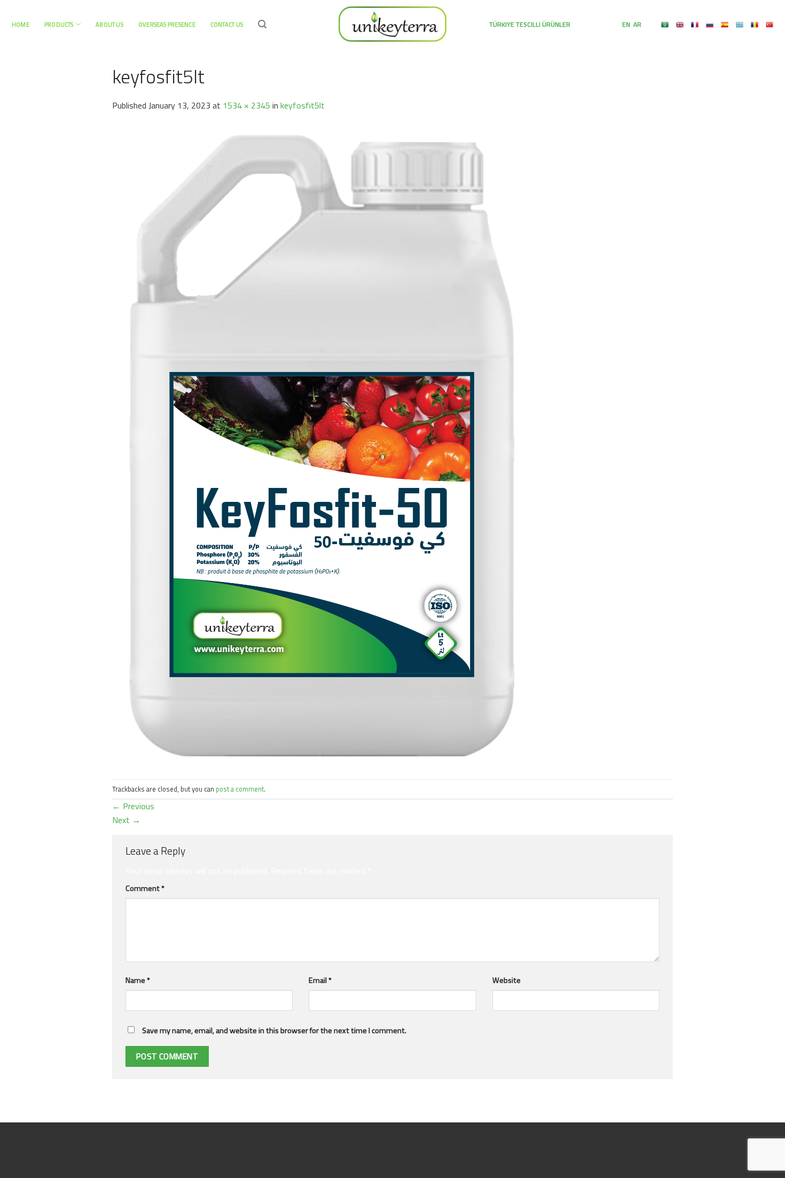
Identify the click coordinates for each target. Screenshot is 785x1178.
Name (137, 980)
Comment (144, 888)
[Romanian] (754, 24)
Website (506, 980)
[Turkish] (769, 24)
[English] (679, 24)
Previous (133, 806)
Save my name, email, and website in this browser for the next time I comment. (274, 1030)
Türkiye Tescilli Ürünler (529, 24)
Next (126, 819)
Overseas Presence (166, 24)
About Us (109, 24)
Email (320, 980)
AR (636, 24)
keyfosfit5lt (302, 105)
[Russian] (709, 24)
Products (59, 24)
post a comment (240, 789)
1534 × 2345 (246, 105)
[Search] (262, 24)
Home (20, 24)
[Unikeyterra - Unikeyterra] (392, 23)
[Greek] (739, 24)
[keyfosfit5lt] (321, 444)
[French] (694, 24)
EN (625, 24)
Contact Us (226, 24)
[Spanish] (724, 24)
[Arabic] (664, 24)
